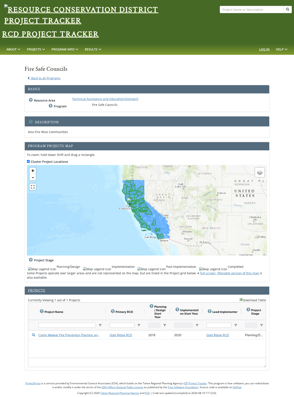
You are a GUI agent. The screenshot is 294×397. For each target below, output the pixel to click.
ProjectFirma (33, 383)
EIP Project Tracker (195, 383)
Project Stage (44, 260)
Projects (36, 290)
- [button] (32, 177)
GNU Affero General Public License (122, 387)
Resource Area (44, 100)
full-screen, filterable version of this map (229, 273)
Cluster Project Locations (49, 162)
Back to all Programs (45, 78)
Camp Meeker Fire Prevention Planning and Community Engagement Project (92, 335)
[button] (13, 49)
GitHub (237, 387)
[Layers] (260, 172)
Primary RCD (124, 312)
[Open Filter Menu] (100, 325)
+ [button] (32, 170)
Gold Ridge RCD (121, 335)
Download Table (254, 300)
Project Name (54, 312)
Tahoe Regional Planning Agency (119, 393)
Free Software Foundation (183, 387)
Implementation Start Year (189, 311)
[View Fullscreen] (32, 187)
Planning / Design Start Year (160, 312)
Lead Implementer (224, 312)
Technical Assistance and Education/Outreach (105, 99)
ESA (147, 393)
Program (60, 106)
